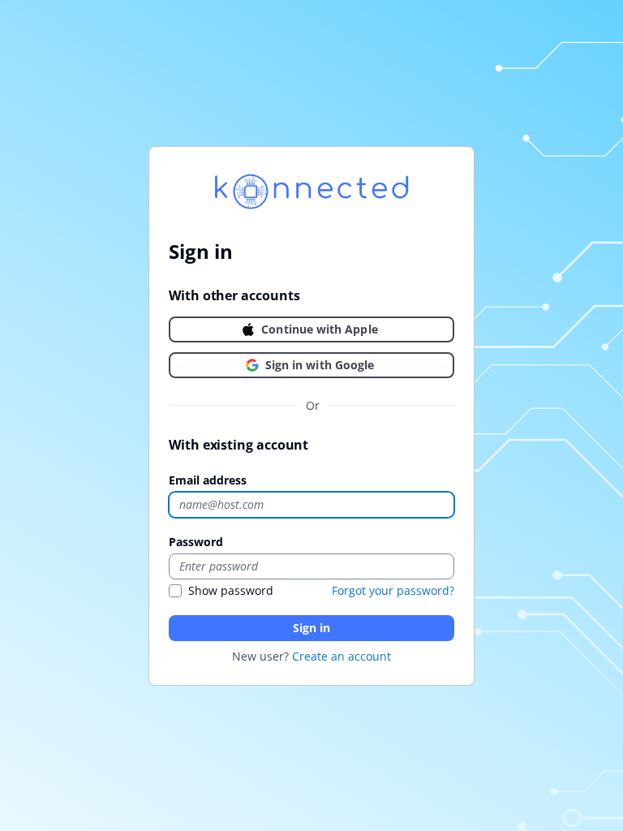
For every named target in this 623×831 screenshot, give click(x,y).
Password (196, 541)
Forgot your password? (393, 590)
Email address (208, 480)
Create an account (341, 656)
